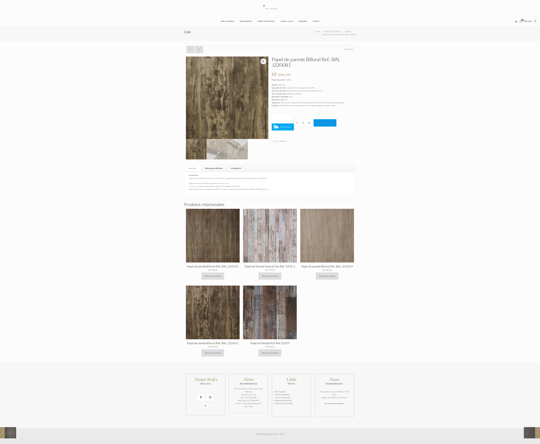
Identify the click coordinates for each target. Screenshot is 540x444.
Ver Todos (350, 49)
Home (318, 32)
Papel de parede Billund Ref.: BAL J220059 (327, 266)
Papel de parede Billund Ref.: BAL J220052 (213, 266)
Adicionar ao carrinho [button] (212, 276)
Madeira (348, 32)
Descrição (192, 168)
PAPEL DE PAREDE (332, 32)
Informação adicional (213, 168)
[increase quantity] (309, 123)
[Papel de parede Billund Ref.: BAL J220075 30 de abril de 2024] (8, 432)
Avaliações (236, 168)
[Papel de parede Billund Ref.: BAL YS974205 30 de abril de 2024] (532, 432)
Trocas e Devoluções (283, 397)
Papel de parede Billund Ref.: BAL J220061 (213, 343)
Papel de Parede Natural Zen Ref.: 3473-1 (270, 266)
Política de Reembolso (283, 400)
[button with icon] (201, 397)
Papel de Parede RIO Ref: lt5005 (270, 343)
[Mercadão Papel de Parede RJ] (270, 8)
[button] (263, 61)
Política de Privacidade (283, 403)
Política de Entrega (282, 395)
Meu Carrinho (280, 392)
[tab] (192, 168)
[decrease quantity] (297, 123)
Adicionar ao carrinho (325, 123)
